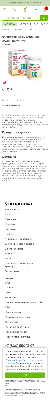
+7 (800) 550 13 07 (19, 346)
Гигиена (9, 287)
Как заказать (12, 209)
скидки (9, 24)
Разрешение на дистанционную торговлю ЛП (22, 380)
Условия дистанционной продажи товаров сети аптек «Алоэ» (25, 382)
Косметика (11, 297)
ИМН (8, 292)
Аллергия (25, 24)
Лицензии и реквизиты (18, 239)
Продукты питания (16, 332)
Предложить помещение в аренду (20, 265)
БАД (36, 24)
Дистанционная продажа (19, 244)
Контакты (10, 229)
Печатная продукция (17, 327)
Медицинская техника (18, 317)
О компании (12, 271)
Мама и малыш (13, 312)
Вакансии (10, 219)
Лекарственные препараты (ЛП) (24, 302)
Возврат (9, 234)
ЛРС (7, 307)
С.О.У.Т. (7, 384)
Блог (7, 214)
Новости (10, 224)
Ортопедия (11, 322)
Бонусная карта (14, 248)
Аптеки (9, 253)
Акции (8, 258)
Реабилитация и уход (17, 336)
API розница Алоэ (11, 386)
